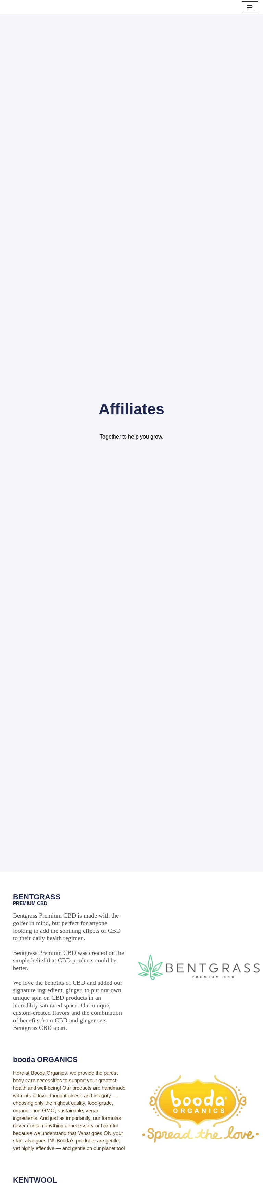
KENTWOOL (35, 1180)
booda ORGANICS (45, 1059)
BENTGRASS (37, 897)
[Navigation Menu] (250, 7)
